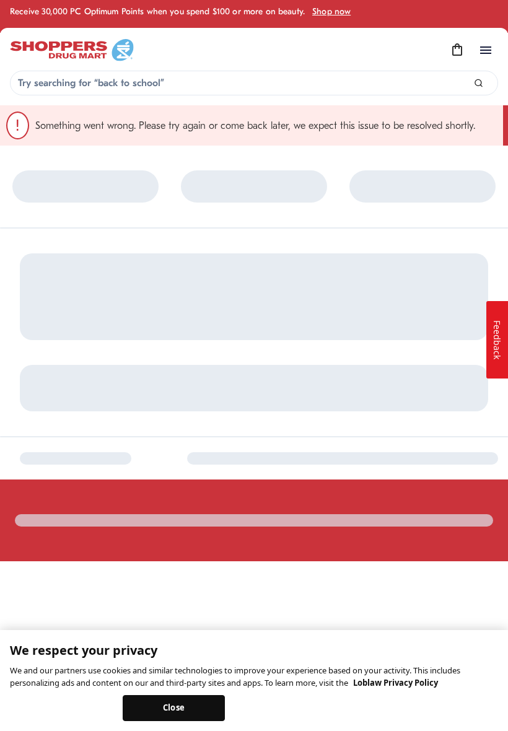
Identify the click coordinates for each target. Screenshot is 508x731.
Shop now (331, 11)
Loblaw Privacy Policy (395, 682)
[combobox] (254, 83)
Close (174, 707)
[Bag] (457, 50)
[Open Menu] (485, 50)
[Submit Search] (478, 83)
